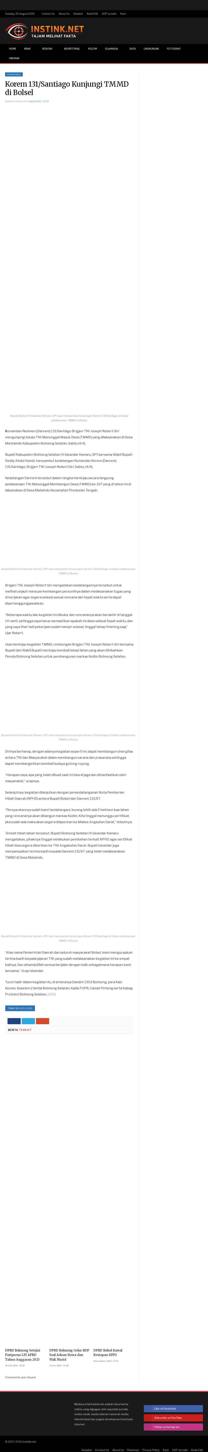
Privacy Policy (151, 1450)
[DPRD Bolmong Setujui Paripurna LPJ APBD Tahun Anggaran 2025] (25, 1193)
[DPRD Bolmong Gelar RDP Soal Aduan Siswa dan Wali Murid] (69, 1193)
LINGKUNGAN (151, 48)
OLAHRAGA (111, 48)
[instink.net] (44, 30)
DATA (133, 48)
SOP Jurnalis (109, 13)
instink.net (29, 1441)
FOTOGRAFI (174, 48)
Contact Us (48, 13)
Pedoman (133, 1450)
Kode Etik (92, 13)
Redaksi (78, 13)
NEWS (27, 48)
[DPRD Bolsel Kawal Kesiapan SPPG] (113, 1193)
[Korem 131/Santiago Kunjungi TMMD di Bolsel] (69, 261)
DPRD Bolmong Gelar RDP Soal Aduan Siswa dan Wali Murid (69, 1354)
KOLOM (92, 48)
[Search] (199, 58)
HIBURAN (14, 58)
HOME (12, 48)
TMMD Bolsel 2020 (20, 1008)
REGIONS (47, 48)
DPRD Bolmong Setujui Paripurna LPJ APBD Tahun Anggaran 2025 (22, 1354)
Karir (123, 13)
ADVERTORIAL (72, 48)
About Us (64, 13)
